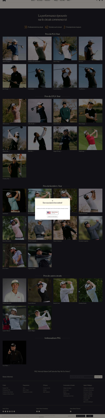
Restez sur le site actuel (52, 216)
